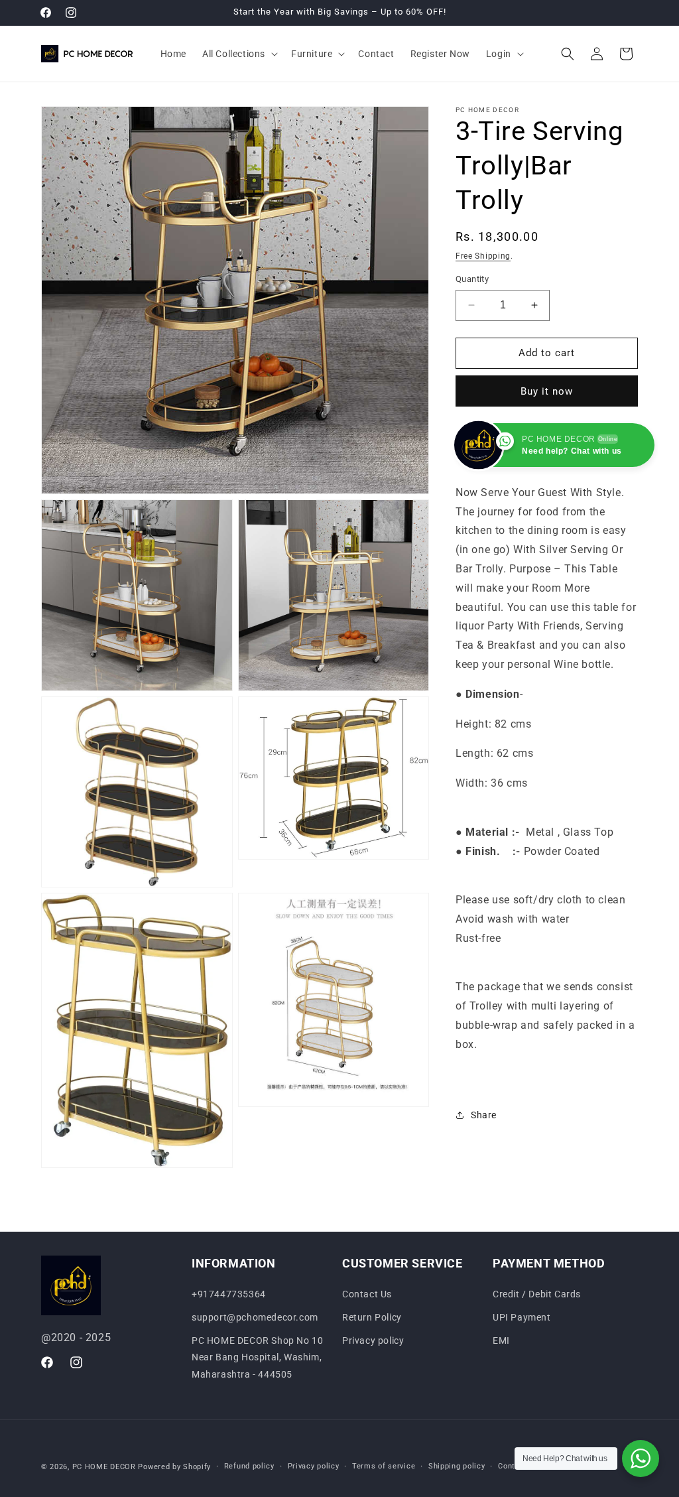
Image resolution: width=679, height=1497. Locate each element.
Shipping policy (456, 1466)
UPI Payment (522, 1317)
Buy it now (547, 391)
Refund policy (249, 1466)
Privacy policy (373, 1340)
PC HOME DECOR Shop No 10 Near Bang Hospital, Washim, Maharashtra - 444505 (257, 1357)
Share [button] (484, 1115)
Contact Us (367, 1294)
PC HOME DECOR (104, 1467)
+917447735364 (229, 1294)
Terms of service (383, 1466)
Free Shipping (483, 256)
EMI (501, 1340)
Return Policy (372, 1317)
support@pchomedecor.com (255, 1317)
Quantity (472, 279)
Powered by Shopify (174, 1467)
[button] (238, 54)
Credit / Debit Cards (537, 1294)
